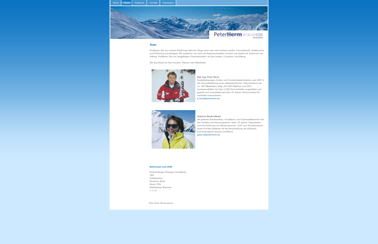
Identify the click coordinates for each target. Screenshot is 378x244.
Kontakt (154, 3)
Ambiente (139, 3)
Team (127, 3)
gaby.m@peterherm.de (208, 134)
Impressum (168, 3)
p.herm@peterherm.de (208, 98)
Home (116, 3)
